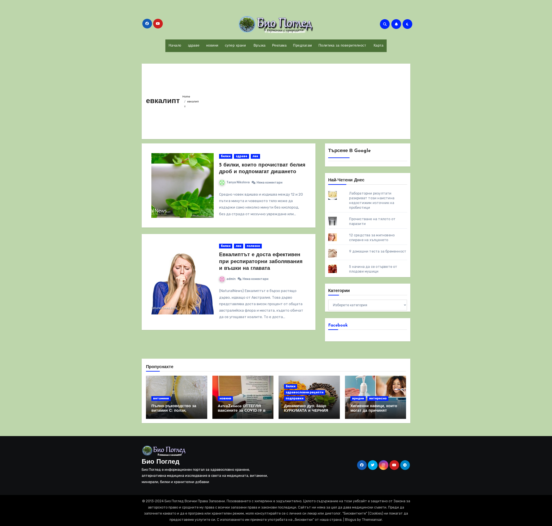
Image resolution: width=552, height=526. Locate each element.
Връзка (259, 45)
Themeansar (372, 520)
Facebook (338, 325)
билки (226, 156)
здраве (194, 45)
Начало (175, 45)
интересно (378, 398)
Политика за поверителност (342, 45)
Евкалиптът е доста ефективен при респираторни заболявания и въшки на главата (261, 261)
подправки (294, 398)
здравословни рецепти (304, 392)
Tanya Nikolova (238, 182)
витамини (161, 398)
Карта (377, 45)
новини (212, 45)
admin (231, 279)
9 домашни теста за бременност (377, 251)
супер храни (235, 45)
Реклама (279, 45)
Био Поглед (160, 462)
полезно (253, 246)
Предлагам (302, 45)
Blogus (350, 520)
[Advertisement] (304, 100)
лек (255, 156)
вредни (358, 398)
